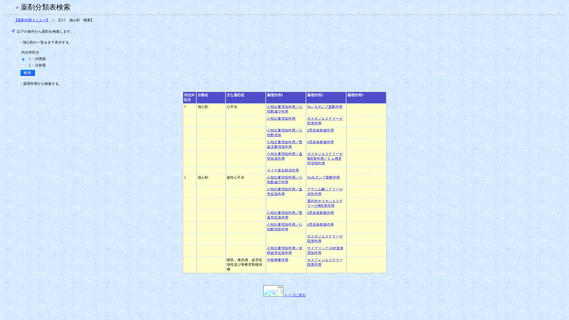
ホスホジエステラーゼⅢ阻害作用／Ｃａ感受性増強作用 (325, 158)
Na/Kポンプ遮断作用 (323, 177)
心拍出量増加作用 (281, 118)
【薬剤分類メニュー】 (32, 20)
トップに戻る (294, 295)
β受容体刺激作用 (320, 130)
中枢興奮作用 (277, 260)
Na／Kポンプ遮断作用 (325, 107)
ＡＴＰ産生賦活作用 (283, 170)
